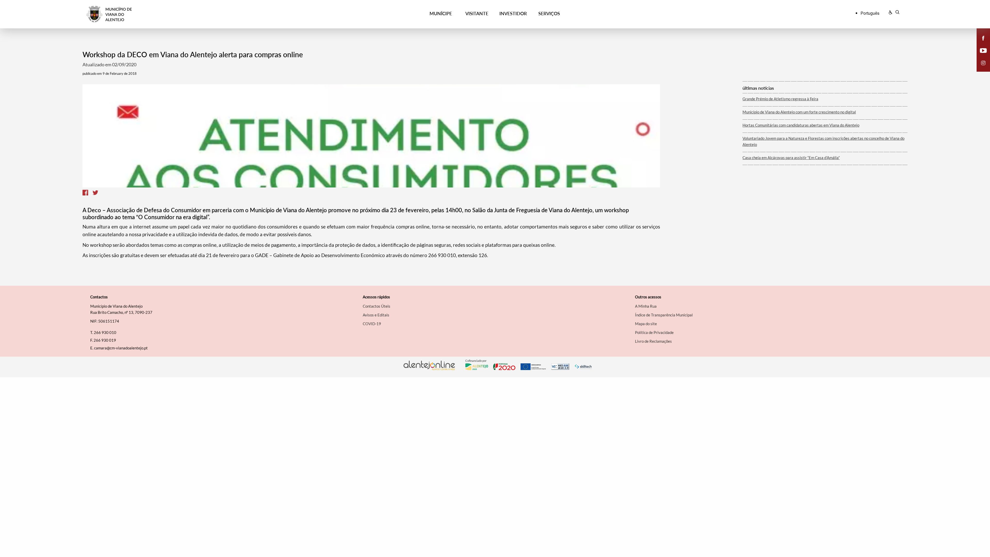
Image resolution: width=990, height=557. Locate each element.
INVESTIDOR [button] (513, 13)
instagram (980, 68)
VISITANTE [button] (476, 13)
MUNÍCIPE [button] (441, 13)
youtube (980, 56)
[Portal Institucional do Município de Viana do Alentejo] (188, 14)
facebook (980, 43)
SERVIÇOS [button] (549, 13)
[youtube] (983, 50)
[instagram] (983, 62)
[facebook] (983, 38)
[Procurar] (897, 13)
